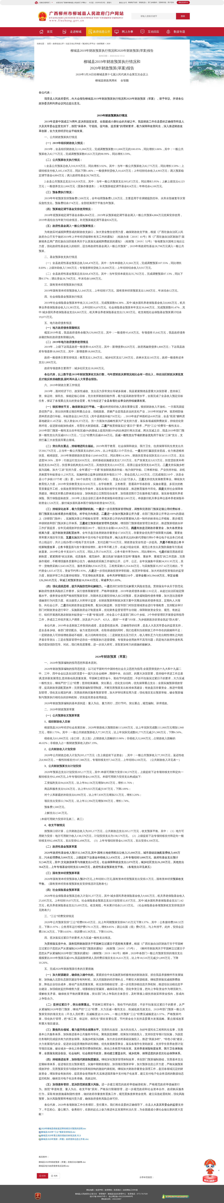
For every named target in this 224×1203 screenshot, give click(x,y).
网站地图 (90, 1190)
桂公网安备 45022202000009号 (121, 1196)
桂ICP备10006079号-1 (98, 1196)
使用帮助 (108, 1190)
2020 (108, 44)
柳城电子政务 (133, 2)
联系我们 (117, 1190)
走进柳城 (75, 31)
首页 (50, 31)
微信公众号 (123, 2)
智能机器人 (143, 2)
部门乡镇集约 (152, 2)
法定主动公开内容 (73, 44)
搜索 (183, 16)
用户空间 (171, 2)
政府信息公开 (101, 31)
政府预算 (100, 44)
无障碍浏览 (162, 2)
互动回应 (153, 31)
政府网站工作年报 (130, 1190)
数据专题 (179, 31)
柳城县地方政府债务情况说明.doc (54, 1166)
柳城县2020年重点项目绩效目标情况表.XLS (61, 1135)
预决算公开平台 (88, 44)
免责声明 (99, 1190)
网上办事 (127, 31)
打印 (44, 1176)
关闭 (55, 1176)
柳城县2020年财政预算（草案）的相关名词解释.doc (62, 1162)
